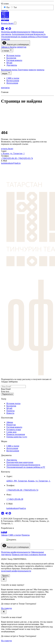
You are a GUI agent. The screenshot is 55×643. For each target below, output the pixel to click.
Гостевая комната (14, 60)
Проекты (10, 411)
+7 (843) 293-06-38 (14, 499)
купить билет (7, 148)
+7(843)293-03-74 (25, 158)
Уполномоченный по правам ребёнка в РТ (25, 467)
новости (32, 70)
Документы (11, 65)
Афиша (9, 422)
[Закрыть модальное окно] (3, 579)
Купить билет (7, 23)
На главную (6, 608)
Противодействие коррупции (19, 462)
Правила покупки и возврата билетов (29, 554)
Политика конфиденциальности (15, 32)
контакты (5, 87)
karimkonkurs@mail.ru (11, 163)
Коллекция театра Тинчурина (14, 70)
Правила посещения (15, 434)
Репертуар (11, 425)
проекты (40, 70)
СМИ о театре (12, 78)
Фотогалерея (12, 83)
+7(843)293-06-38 (9, 158)
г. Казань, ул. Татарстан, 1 (13, 153)
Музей (9, 63)
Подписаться (7, 394)
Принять (5, 576)
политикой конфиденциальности (16, 571)
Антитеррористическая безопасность (29, 34)
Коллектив (11, 58)
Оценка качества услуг (16, 437)
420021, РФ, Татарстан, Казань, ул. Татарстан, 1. (28, 481)
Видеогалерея (12, 80)
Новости (10, 413)
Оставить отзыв (13, 429)
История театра (13, 55)
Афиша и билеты (9, 47)
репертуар (21, 47)
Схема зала (11, 432)
